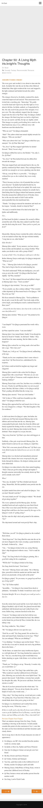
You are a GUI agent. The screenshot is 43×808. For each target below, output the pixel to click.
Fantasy (13, 70)
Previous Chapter (8, 718)
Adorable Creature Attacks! (12, 79)
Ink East (4, 3)
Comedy (7, 70)
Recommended (22, 70)
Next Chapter (18, 718)
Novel (6, 68)
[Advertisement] (21, 30)
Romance (31, 70)
